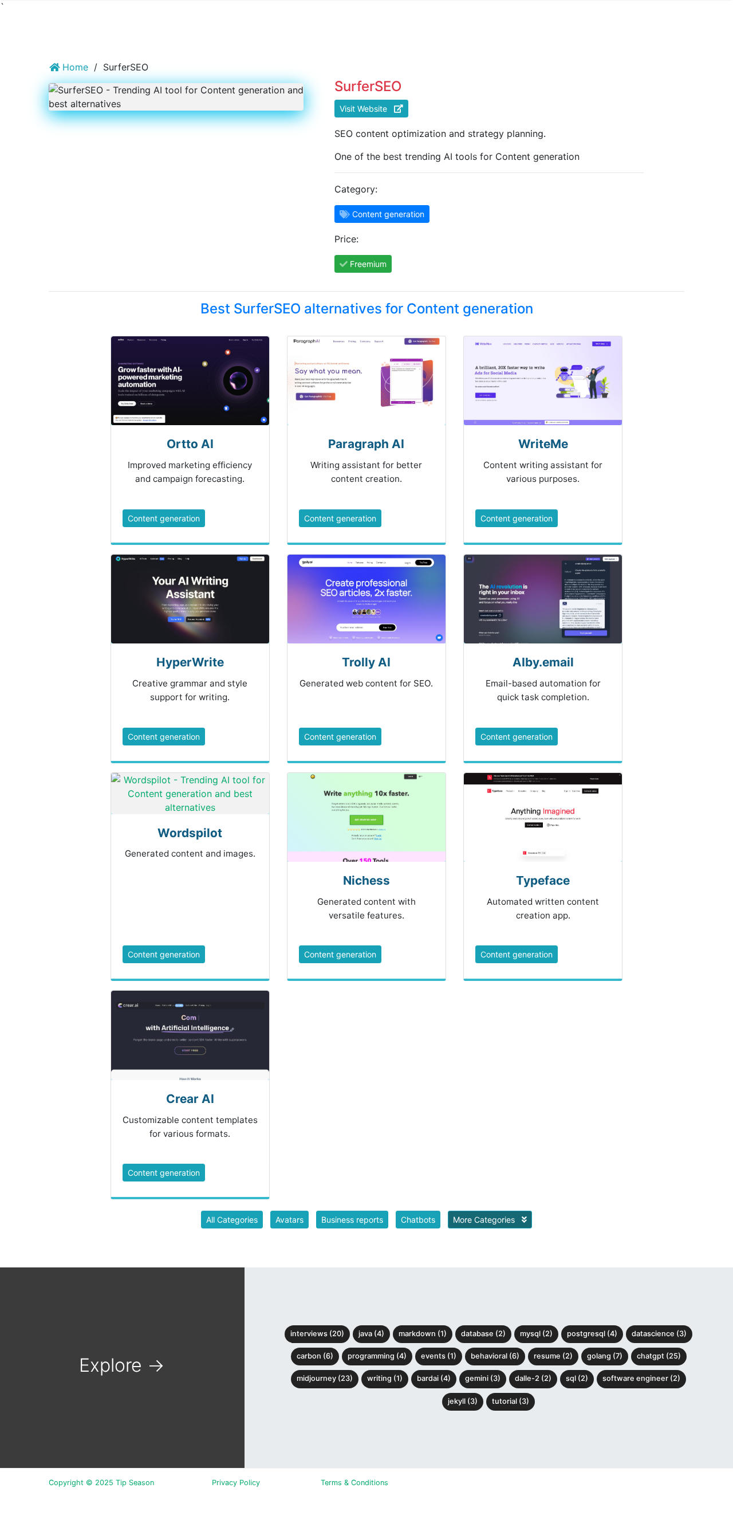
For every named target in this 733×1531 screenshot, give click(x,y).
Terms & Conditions (354, 1482)
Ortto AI (190, 444)
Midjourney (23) (325, 1378)
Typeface (543, 880)
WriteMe (543, 444)
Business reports (352, 1219)
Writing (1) (385, 1378)
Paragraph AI (366, 444)
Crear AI (190, 1099)
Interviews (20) (317, 1333)
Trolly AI (366, 662)
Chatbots (418, 1219)
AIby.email (543, 662)
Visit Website (367, 108)
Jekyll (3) (463, 1401)
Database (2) (483, 1333)
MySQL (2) (536, 1333)
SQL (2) (577, 1378)
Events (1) (438, 1356)
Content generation (164, 518)
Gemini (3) (483, 1378)
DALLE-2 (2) (533, 1378)
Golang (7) (604, 1356)
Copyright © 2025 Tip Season (101, 1482)
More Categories (485, 1219)
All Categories (232, 1219)
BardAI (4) (434, 1378)
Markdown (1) (423, 1333)
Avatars (289, 1219)
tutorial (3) (510, 1401)
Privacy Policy (236, 1482)
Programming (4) (377, 1356)
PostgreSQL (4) (592, 1333)
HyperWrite (190, 662)
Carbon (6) (315, 1356)
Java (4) (371, 1333)
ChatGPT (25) (659, 1356)
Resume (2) (553, 1356)
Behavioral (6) (495, 1356)
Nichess (366, 880)
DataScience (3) (659, 1333)
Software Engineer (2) (641, 1378)
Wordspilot (189, 833)
